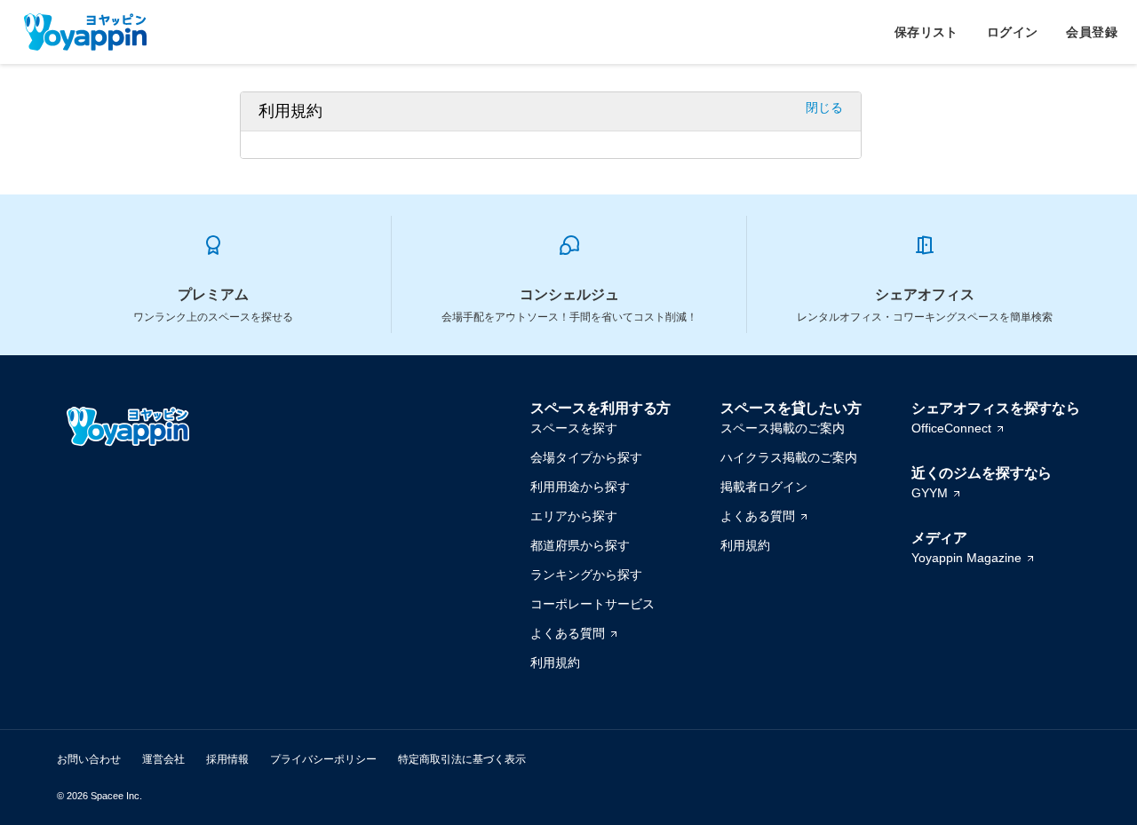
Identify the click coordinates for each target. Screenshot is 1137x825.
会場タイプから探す (586, 457)
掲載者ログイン (763, 487)
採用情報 (227, 759)
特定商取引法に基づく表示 (462, 759)
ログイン (1012, 32)
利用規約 (555, 662)
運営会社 (163, 759)
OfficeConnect (951, 428)
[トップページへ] (85, 32)
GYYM (929, 493)
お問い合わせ (89, 759)
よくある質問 (567, 633)
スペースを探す (573, 428)
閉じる (824, 107)
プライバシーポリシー (323, 759)
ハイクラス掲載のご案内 (788, 457)
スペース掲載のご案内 (782, 428)
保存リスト (926, 32)
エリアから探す (573, 516)
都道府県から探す (580, 545)
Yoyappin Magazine (966, 558)
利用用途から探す (580, 487)
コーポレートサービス (592, 604)
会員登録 (1091, 32)
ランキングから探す (586, 574)
